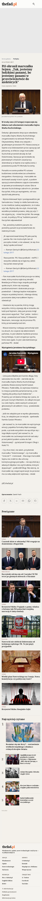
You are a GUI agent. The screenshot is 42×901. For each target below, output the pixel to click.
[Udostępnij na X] (10, 500)
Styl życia (5, 870)
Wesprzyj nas (26, 870)
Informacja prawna (8, 898)
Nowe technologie (8, 867)
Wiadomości (6, 861)
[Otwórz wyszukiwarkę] (32, 4)
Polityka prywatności (9, 892)
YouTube (25, 884)
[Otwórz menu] (38, 4)
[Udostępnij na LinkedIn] (16, 500)
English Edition (7, 881)
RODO (4, 884)
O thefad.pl (26, 861)
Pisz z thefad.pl (7, 878)
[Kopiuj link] (35, 500)
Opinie (4, 864)
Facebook (25, 881)
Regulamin (5, 895)
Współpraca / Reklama (29, 867)
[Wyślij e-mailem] (22, 500)
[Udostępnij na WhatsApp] (29, 500)
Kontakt (24, 864)
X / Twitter (25, 878)
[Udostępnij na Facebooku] (4, 500)
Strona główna (6, 59)
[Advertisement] (21, 30)
